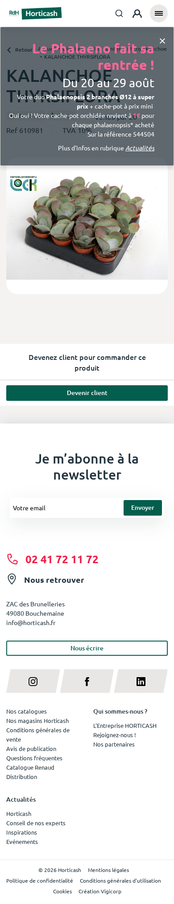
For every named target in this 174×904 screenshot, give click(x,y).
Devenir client (87, 392)
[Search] (119, 13)
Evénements (22, 841)
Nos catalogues (26, 711)
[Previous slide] (16, 226)
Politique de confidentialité (39, 880)
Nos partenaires (114, 744)
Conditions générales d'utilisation (120, 880)
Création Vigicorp (100, 891)
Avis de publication (31, 748)
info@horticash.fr (30, 622)
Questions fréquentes (34, 758)
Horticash (18, 813)
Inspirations (21, 832)
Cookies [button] (62, 891)
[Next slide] (157, 226)
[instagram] (33, 681)
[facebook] (87, 681)
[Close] (162, 40)
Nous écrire (87, 648)
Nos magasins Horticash (37, 720)
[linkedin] (141, 681)
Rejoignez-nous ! (114, 735)
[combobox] (119, 13)
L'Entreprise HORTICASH (125, 725)
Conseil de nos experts (36, 823)
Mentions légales (108, 869)
